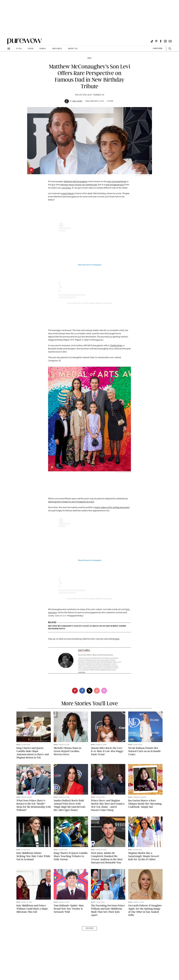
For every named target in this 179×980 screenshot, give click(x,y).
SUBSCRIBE (157, 48)
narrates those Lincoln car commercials (78, 185)
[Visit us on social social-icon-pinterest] (156, 41)
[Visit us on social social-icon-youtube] (170, 41)
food (30, 49)
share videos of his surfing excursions (112, 507)
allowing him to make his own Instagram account (71, 502)
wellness (57, 49)
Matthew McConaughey (75, 182)
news (89, 58)
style (19, 49)
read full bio (81, 672)
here (117, 639)
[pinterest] (31, 170)
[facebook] (82, 691)
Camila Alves (116, 346)
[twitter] (89, 691)
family (43, 49)
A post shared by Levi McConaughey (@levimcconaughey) (89, 303)
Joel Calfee (77, 101)
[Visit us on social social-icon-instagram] (165, 41)
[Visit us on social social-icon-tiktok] (152, 41)
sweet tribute (67, 194)
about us (73, 49)
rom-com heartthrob (116, 182)
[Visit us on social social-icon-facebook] (160, 41)
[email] (5, 58)
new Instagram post (114, 185)
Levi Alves (66, 188)
